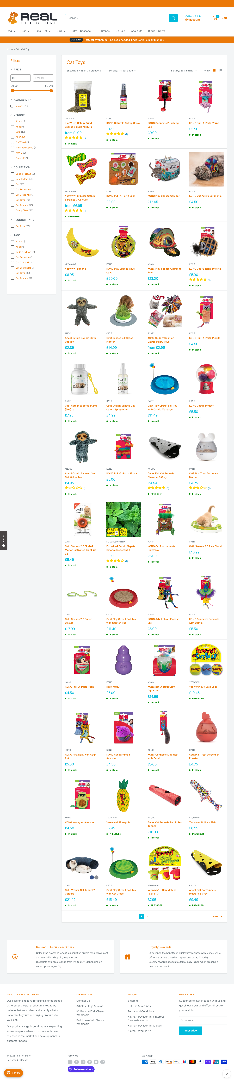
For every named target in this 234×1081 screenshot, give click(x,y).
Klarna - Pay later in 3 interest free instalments (146, 1018)
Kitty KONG (113, 686)
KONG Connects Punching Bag (163, 125)
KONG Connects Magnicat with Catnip (163, 756)
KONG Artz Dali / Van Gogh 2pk (80, 756)
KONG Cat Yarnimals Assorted (118, 756)
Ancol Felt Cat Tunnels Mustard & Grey (202, 892)
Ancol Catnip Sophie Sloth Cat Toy (80, 339)
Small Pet (41, 31)
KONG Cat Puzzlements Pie (205, 268)
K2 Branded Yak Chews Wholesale (90, 1013)
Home (10, 49)
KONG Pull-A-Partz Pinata (121, 473)
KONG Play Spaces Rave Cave (120, 270)
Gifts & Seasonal (81, 31)
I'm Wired (70, 118)
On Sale (120, 31)
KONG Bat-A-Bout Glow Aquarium (161, 688)
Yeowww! (70, 191)
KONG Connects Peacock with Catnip (204, 621)
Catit (109, 333)
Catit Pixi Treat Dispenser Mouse (204, 475)
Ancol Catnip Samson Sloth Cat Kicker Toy (81, 475)
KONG (109, 118)
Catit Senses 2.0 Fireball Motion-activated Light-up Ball (80, 550)
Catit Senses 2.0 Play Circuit (206, 546)
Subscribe (190, 1030)
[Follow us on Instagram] (83, 1062)
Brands (105, 31)
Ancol (68, 333)
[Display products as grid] (214, 70)
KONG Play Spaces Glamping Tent (165, 270)
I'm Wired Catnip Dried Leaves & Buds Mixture (78, 125)
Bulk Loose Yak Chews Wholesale (90, 1022)
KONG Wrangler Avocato (79, 822)
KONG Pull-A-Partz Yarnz (204, 123)
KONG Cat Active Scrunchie (205, 195)
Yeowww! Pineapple (118, 822)
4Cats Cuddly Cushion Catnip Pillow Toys (161, 339)
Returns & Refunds (139, 1006)
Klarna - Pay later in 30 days (145, 1025)
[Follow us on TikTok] (102, 1062)
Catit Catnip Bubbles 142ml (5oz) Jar (81, 407)
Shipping (133, 1000)
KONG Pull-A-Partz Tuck (79, 686)
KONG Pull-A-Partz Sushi (121, 195)
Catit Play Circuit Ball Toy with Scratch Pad (121, 621)
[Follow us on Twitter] (76, 1062)
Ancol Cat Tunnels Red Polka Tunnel (165, 824)
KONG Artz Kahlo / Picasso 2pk (163, 621)
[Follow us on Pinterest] (89, 1062)
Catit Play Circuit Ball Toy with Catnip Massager (162, 407)
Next (215, 916)
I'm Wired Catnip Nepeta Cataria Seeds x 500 (120, 548)
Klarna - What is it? (139, 1030)
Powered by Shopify (17, 1060)
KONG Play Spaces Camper (164, 195)
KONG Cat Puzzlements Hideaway (161, 548)
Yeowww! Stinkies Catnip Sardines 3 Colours (80, 197)
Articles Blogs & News (89, 1006)
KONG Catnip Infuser (201, 405)
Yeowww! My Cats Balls (203, 686)
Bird (59, 31)
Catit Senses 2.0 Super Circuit (78, 621)
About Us (136, 31)
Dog (9, 31)
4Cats (151, 333)
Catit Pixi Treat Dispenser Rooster (204, 756)
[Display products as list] (220, 70)
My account (192, 19)
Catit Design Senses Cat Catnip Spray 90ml (120, 407)
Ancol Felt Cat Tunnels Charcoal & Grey (161, 475)
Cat (24, 31)
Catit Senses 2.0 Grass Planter (119, 339)
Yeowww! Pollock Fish (202, 822)
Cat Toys (25, 49)
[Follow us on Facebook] (70, 1062)
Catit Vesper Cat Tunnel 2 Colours (80, 892)
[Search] (173, 18)
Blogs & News (156, 31)
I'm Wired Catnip (115, 541)
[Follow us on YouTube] (96, 1062)
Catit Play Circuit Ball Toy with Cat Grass (121, 892)
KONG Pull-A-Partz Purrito (204, 337)
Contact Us (83, 1000)
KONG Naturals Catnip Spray (123, 123)
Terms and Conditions (141, 1011)
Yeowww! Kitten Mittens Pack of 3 (162, 892)
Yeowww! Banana (75, 268)
